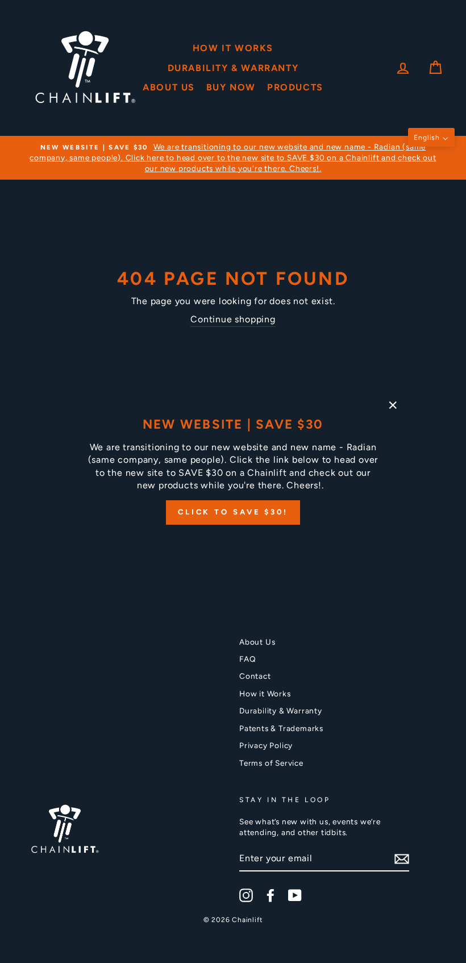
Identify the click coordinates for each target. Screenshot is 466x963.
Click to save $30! (233, 512)
